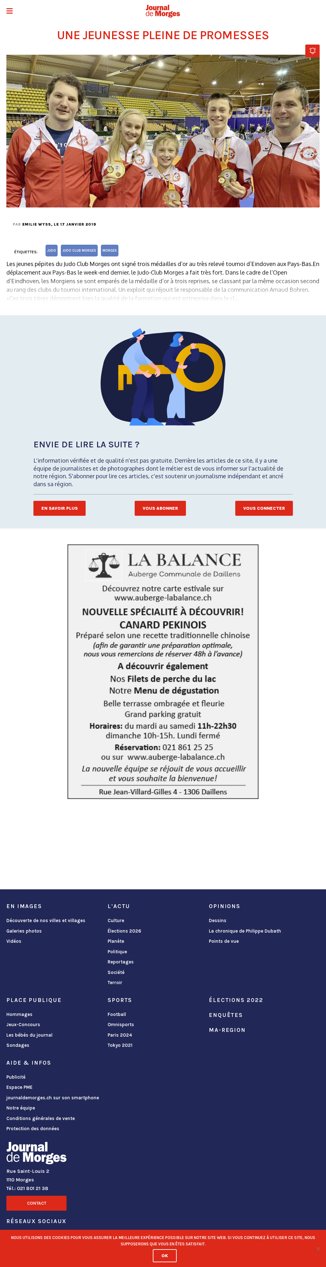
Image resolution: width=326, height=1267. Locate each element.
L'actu (119, 906)
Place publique (33, 1000)
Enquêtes (226, 1015)
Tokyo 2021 (120, 1045)
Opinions (224, 906)
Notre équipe (20, 1108)
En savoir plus (59, 508)
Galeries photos (24, 931)
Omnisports (121, 1024)
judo (51, 250)
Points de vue (224, 941)
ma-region (227, 1029)
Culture (116, 920)
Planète (116, 941)
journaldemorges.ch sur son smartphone (52, 1098)
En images (24, 906)
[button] (9, 11)
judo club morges (79, 250)
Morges (110, 250)
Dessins (217, 920)
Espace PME (19, 1087)
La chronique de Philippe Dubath (245, 931)
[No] (318, 1248)
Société (116, 972)
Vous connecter (264, 508)
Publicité (15, 1077)
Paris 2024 (120, 1035)
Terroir (115, 982)
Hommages (19, 1014)
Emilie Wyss (36, 224)
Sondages (17, 1045)
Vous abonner (160, 508)
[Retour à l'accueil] (36, 1154)
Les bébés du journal (29, 1035)
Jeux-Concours (23, 1024)
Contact (36, 1203)
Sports (120, 1000)
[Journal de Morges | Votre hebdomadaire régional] (163, 11)
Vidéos (13, 941)
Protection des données (32, 1128)
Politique (117, 952)
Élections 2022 (236, 1000)
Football (117, 1014)
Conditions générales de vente (40, 1118)
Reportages (121, 962)
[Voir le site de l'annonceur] (163, 671)
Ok (164, 1255)
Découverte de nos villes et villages (45, 920)
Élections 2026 (124, 931)
